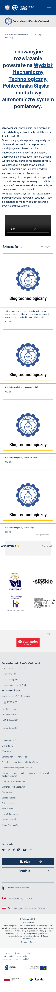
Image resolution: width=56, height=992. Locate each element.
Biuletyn (24, 861)
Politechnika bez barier (11, 803)
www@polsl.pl (28, 938)
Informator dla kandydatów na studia (17, 767)
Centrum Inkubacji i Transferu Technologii (31, 21)
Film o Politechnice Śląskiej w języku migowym (21, 762)
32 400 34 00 (10, 674)
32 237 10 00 (12, 702)
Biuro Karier (7, 751)
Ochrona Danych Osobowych (13, 786)
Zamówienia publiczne (11, 825)
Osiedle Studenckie (10, 797)
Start (7, 34)
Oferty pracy (7, 792)
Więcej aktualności (42, 535)
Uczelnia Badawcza (10, 814)
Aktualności (14, 34)
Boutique (25, 871)
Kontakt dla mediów (10, 728)
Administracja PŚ (9, 740)
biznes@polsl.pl (14, 679)
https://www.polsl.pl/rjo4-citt (14, 685)
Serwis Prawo (7, 808)
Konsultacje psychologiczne (13, 781)
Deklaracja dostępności (28, 942)
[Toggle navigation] (49, 8)
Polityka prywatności (28, 922)
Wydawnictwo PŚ (9, 819)
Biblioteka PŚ (7, 745)
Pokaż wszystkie (45, 247)
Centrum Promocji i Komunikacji (15, 756)
